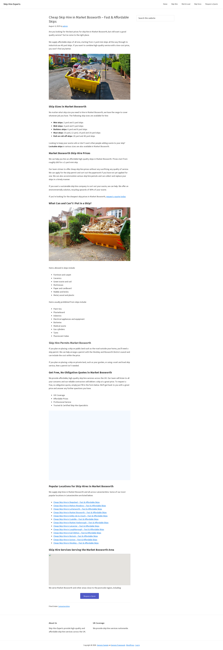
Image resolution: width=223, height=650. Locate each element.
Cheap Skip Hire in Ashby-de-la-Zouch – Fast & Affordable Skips (80, 515)
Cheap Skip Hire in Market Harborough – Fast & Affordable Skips (80, 522)
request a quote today (116, 196)
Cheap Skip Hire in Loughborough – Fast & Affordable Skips (78, 529)
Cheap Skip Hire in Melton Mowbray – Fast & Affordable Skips (79, 505)
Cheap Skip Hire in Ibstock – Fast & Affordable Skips (75, 536)
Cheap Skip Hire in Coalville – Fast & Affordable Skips (75, 519)
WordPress (130, 645)
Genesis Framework (118, 645)
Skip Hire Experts (11, 4)
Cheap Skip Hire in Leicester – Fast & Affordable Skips (76, 526)
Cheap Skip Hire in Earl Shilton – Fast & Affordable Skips (77, 532)
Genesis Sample (102, 645)
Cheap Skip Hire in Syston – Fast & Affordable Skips (75, 539)
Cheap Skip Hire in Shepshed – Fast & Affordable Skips (76, 502)
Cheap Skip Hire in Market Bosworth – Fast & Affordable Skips (80, 512)
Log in (137, 645)
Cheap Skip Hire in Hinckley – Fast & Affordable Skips (76, 543)
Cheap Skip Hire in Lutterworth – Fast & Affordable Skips (77, 509)
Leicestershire (64, 606)
